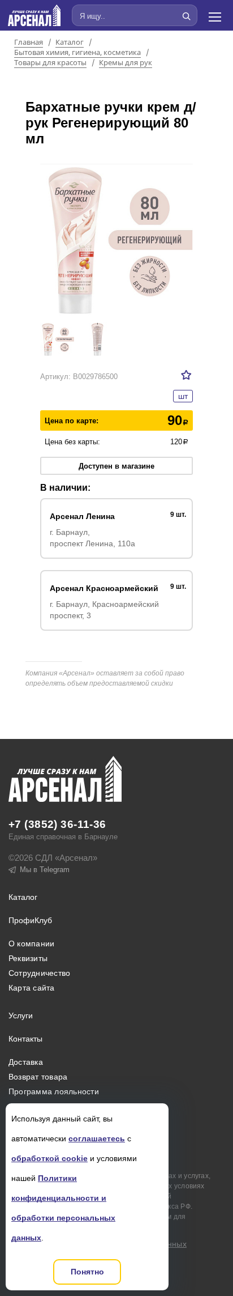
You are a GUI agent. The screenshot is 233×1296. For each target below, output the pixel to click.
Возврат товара (37, 1076)
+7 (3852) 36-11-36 (57, 824)
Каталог (69, 42)
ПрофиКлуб (30, 920)
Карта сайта (31, 987)
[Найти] (186, 16)
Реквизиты (28, 958)
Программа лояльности (53, 1091)
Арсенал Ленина (82, 516)
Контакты (25, 1038)
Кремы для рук (125, 62)
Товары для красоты (50, 62)
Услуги (20, 1015)
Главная (28, 42)
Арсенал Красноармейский (104, 588)
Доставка (25, 1061)
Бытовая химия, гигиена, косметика (77, 52)
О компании (31, 943)
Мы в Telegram (45, 869)
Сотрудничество (39, 973)
